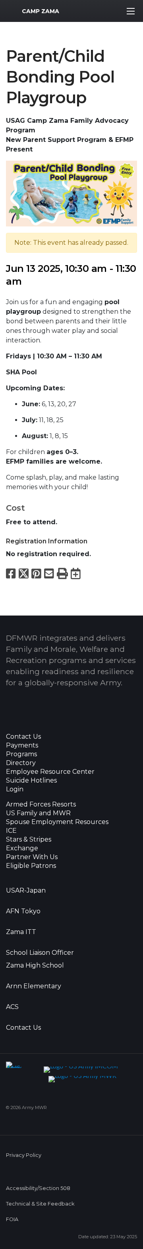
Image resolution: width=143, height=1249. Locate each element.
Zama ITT (21, 932)
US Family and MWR (38, 813)
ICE (11, 831)
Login (14, 789)
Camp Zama (40, 11)
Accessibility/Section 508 (38, 1188)
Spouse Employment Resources (57, 822)
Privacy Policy (23, 1155)
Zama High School (35, 965)
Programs (21, 754)
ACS (12, 1007)
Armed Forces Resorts (41, 804)
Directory (21, 763)
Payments (22, 745)
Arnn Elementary (33, 986)
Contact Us (23, 737)
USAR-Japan (26, 890)
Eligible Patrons (31, 866)
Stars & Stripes (28, 839)
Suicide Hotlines (31, 780)
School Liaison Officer (40, 953)
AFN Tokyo (23, 911)
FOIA (12, 1219)
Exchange (22, 848)
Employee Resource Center (50, 772)
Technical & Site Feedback (40, 1204)
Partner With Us (32, 857)
